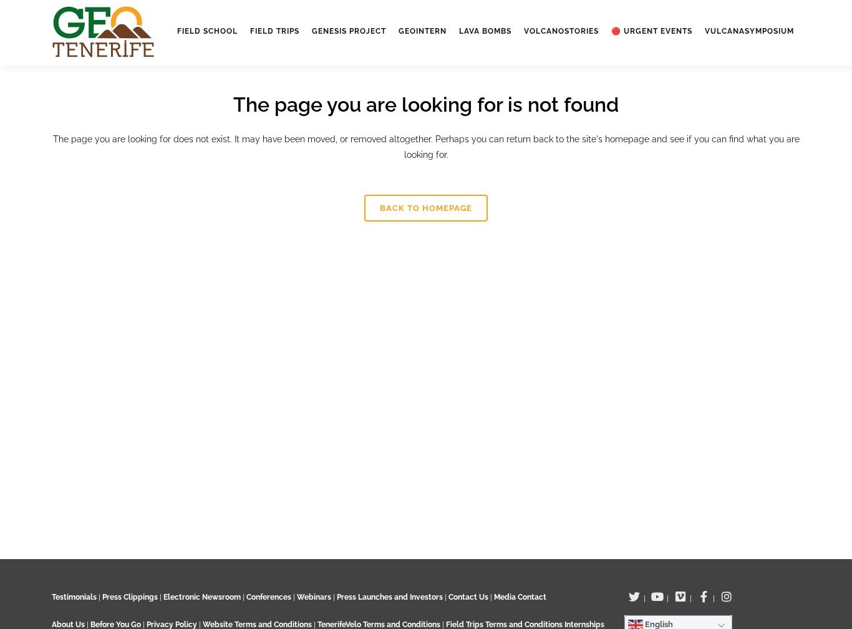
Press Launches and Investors (390, 597)
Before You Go (115, 624)
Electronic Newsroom (202, 597)
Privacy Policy (172, 624)
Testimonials (74, 597)
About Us (68, 624)
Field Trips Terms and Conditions (505, 624)
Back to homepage (426, 208)
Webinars (314, 597)
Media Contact (520, 597)
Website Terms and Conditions (258, 624)
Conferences (268, 597)
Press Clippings (130, 597)
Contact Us (468, 597)
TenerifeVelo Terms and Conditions (379, 624)
